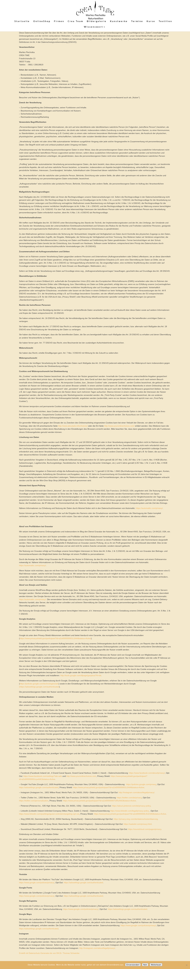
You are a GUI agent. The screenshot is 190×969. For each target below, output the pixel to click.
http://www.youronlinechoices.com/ (119, 426)
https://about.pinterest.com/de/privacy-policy (131, 806)
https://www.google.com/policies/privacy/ (36, 882)
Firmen (59, 21)
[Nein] (186, 965)
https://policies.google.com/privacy (141, 784)
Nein (145, 965)
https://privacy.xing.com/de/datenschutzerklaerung (136, 819)
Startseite (22, 21)
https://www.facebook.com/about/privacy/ (147, 773)
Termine (137, 21)
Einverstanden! (133, 965)
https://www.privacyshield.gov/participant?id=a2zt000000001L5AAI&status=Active (55, 638)
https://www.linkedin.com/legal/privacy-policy (129, 811)
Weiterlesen (156, 965)
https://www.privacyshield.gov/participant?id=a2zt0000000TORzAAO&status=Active (99, 801)
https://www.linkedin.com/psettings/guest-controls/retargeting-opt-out (49, 814)
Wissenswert (93, 27)
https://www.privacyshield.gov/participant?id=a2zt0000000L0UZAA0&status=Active (130, 814)
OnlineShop (41, 21)
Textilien (165, 21)
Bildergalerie (97, 21)
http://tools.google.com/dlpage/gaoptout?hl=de (80, 675)
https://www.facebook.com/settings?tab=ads (42, 776)
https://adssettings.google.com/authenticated (38, 787)
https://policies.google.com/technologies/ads (39, 684)
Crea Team (75, 21)
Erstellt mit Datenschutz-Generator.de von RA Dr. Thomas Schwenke (49, 953)
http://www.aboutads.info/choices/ (72, 426)
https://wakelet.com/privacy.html (138, 824)
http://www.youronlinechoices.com (81, 776)
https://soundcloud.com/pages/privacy (144, 829)
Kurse (151, 21)
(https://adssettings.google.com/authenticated (39, 687)
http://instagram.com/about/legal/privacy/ (136, 792)
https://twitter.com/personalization (33, 801)
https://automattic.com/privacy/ (149, 508)
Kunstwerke (119, 21)
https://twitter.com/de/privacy (129, 797)
